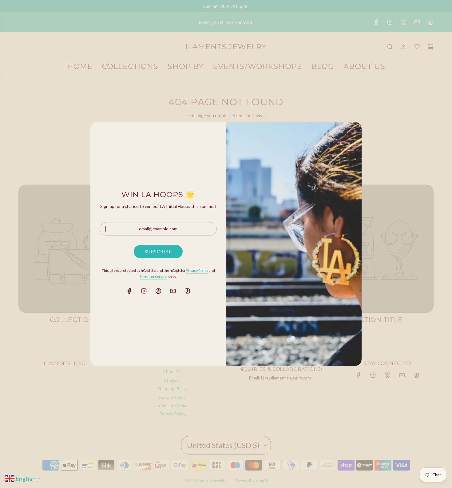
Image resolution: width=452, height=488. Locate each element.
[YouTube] (173, 291)
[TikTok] (187, 291)
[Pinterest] (158, 291)
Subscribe (158, 252)
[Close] (350, 132)
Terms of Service (153, 276)
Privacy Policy (197, 270)
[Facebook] (129, 291)
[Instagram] (144, 291)
